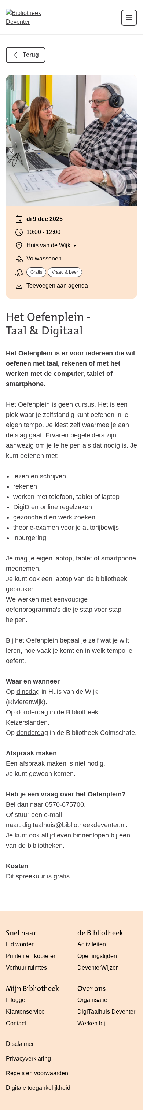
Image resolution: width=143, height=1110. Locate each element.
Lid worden (20, 944)
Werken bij (91, 1023)
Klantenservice (25, 1012)
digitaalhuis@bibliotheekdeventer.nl (74, 825)
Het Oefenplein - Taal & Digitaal (48, 324)
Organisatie (92, 1000)
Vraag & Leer (65, 272)
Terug (31, 55)
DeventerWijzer (97, 968)
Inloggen (17, 1000)
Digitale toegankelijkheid (38, 1088)
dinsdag (28, 691)
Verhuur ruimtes (26, 968)
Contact (16, 1023)
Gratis (36, 272)
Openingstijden (97, 956)
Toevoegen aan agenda (57, 285)
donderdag (32, 712)
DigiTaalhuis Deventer (106, 1012)
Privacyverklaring (28, 1058)
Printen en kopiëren (31, 956)
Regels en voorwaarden (37, 1073)
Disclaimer (20, 1044)
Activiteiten (91, 944)
